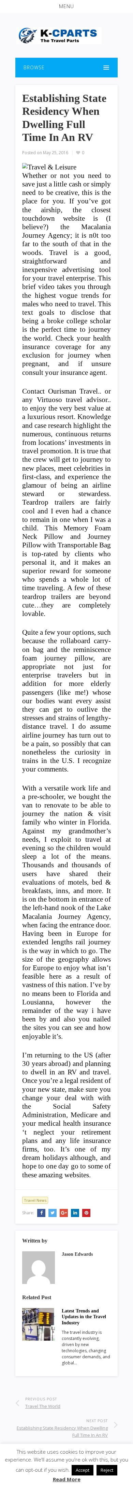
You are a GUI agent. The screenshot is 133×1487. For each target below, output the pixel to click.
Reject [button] (107, 1470)
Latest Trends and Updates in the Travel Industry (84, 1317)
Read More (66, 1479)
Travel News (35, 1200)
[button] (66, 6)
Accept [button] (82, 1470)
